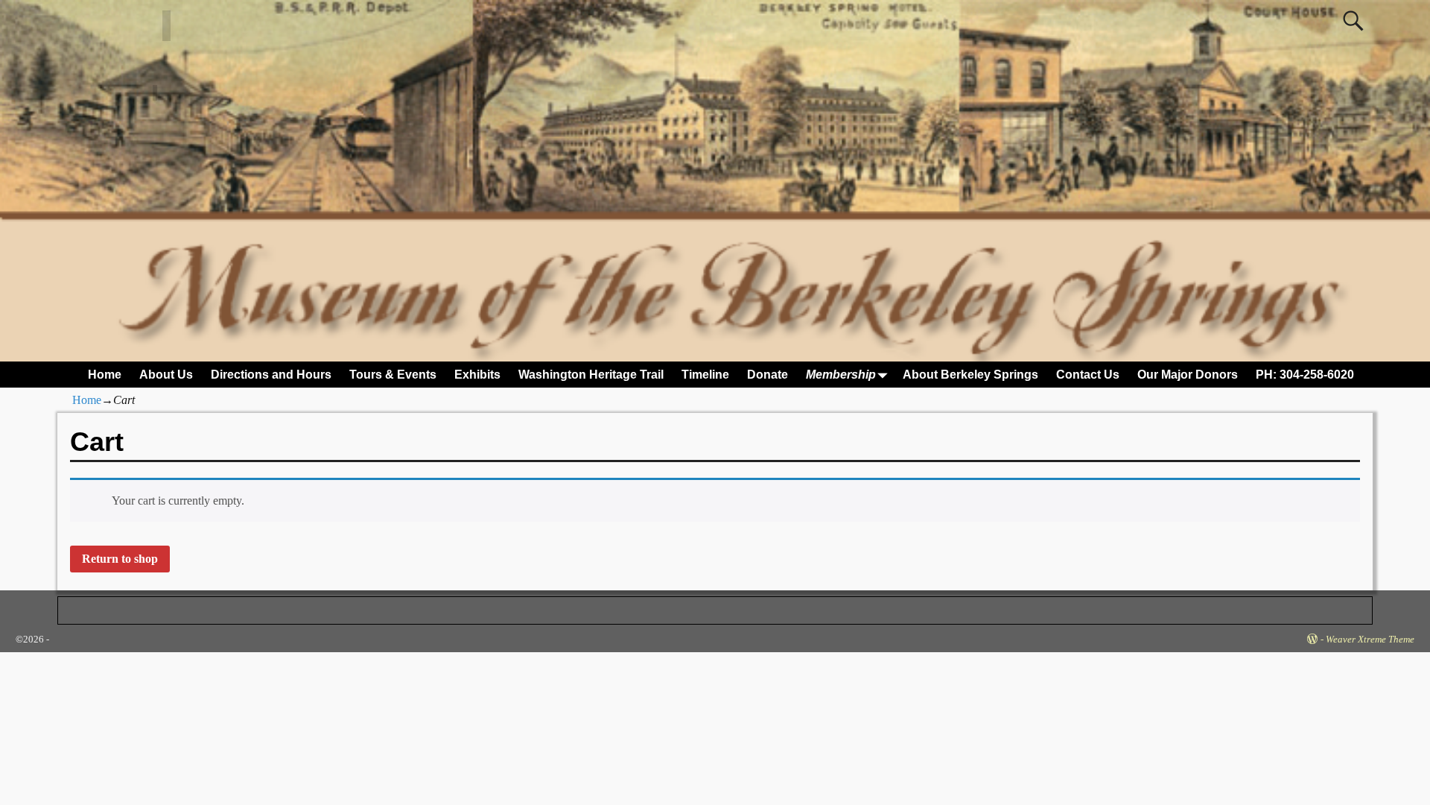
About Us (166, 374)
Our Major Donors (1187, 374)
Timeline (705, 374)
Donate (767, 374)
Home (104, 374)
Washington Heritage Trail (591, 374)
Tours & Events (392, 374)
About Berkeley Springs (970, 374)
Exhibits (477, 374)
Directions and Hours (271, 374)
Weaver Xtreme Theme (1370, 639)
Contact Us (1087, 374)
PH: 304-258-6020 (1305, 374)
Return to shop (120, 558)
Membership (841, 374)
